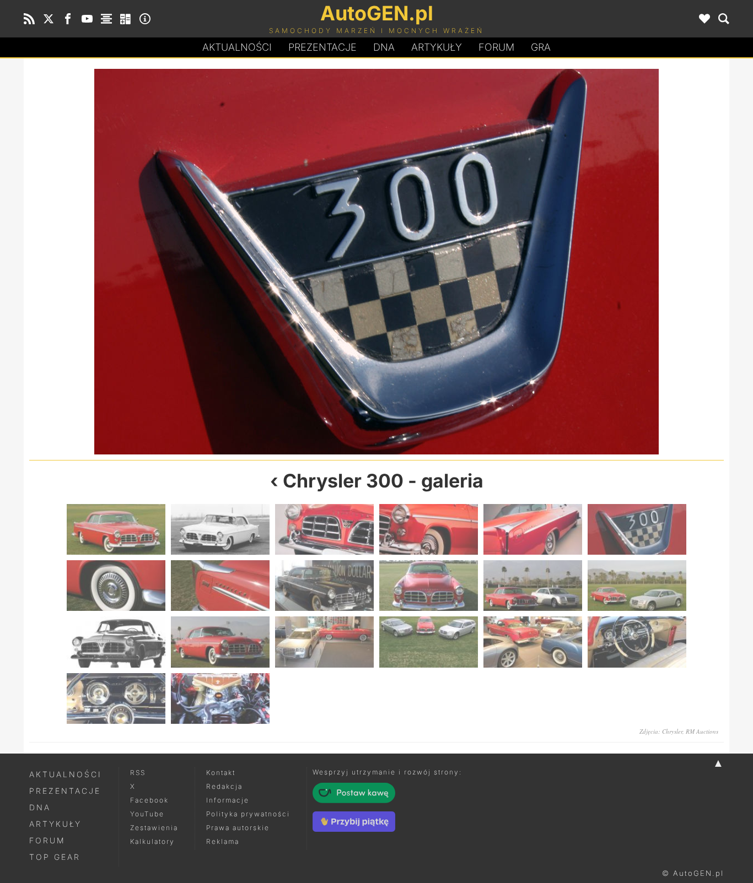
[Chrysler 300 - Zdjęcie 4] (428, 529)
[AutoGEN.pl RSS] (29, 18)
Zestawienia (154, 828)
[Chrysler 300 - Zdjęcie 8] (220, 585)
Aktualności (237, 47)
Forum (496, 47)
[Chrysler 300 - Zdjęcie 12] (637, 585)
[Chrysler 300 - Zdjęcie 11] (532, 585)
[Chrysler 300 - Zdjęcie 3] (324, 529)
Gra (541, 47)
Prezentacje (322, 47)
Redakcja (224, 786)
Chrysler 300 (343, 480)
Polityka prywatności (248, 814)
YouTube (147, 814)
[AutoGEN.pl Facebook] (67, 18)
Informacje (227, 800)
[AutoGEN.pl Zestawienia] (106, 18)
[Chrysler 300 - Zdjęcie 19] (116, 698)
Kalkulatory (152, 841)
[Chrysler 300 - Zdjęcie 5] (202, 261)
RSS (138, 772)
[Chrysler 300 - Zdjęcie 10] (428, 585)
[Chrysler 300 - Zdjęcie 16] (428, 641)
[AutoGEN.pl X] (48, 18)
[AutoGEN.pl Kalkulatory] (125, 18)
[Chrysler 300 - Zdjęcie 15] (324, 641)
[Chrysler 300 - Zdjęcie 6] (637, 529)
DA (384, 47)
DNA (40, 807)
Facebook (149, 800)
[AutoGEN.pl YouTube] (87, 18)
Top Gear (54, 857)
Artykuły (436, 47)
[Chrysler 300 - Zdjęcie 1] (116, 529)
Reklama (222, 841)
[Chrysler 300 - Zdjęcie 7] (550, 261)
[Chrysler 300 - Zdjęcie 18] (637, 641)
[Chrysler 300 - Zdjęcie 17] (532, 641)
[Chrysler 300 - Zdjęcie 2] (220, 529)
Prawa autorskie (238, 828)
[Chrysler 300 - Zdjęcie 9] (324, 585)
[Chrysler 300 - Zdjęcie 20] (220, 698)
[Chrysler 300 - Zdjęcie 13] (116, 641)
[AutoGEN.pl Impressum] (144, 18)
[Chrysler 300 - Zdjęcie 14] (220, 641)
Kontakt (220, 772)
